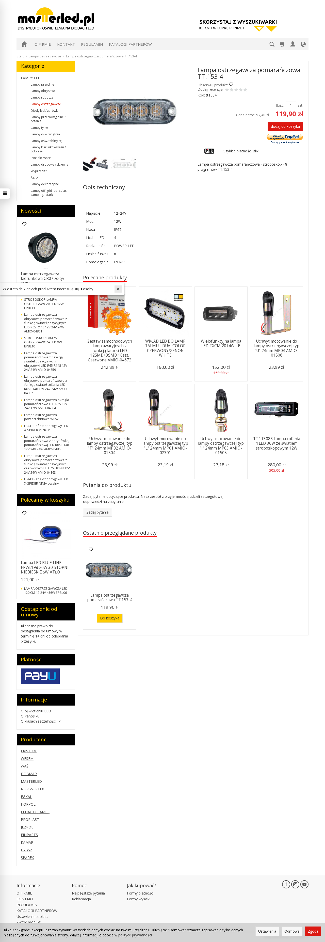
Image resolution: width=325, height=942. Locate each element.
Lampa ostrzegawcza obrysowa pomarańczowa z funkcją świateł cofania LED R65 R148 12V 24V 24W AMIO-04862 (46, 384)
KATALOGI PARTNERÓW (130, 44)
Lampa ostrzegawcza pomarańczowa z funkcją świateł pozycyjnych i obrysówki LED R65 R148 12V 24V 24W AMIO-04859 (45, 361)
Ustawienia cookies (32, 916)
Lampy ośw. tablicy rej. (47, 141)
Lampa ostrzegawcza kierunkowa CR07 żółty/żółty (42, 278)
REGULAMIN (92, 44)
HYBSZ (26, 850)
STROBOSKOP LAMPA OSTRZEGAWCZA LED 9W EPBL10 (43, 342)
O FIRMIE (43, 44)
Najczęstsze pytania (88, 893)
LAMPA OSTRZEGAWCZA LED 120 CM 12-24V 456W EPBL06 (46, 590)
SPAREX (27, 857)
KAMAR (27, 842)
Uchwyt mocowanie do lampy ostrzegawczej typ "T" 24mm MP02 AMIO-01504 (110, 445)
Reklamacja (81, 899)
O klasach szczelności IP (41, 721)
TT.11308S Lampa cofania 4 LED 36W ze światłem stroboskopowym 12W (276, 443)
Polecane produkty (105, 277)
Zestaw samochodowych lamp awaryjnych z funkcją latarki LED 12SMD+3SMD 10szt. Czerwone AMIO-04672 (109, 351)
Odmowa (292, 931)
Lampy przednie (42, 84)
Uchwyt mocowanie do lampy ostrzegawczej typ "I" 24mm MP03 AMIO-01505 (221, 445)
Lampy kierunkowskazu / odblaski (48, 149)
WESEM (27, 758)
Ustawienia (267, 931)
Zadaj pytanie (97, 512)
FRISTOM (29, 750)
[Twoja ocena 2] (231, 90)
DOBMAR (29, 773)
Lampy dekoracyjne (45, 184)
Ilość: (280, 105)
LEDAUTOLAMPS (35, 811)
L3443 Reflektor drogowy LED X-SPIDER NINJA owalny (46, 481)
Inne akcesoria (41, 158)
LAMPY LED (31, 77)
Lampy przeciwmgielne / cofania (48, 119)
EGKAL (26, 796)
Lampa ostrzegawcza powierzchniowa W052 (41, 416)
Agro (34, 177)
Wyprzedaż (39, 171)
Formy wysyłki (138, 899)
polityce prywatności (135, 935)
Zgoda (313, 931)
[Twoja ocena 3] (236, 90)
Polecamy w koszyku (45, 499)
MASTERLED (31, 781)
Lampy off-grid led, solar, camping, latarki (49, 192)
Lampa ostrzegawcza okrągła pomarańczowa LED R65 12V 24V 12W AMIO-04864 (46, 403)
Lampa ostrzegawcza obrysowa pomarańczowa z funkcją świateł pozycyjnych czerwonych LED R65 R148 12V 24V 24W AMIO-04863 (47, 464)
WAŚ (24, 766)
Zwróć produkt (29, 922)
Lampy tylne (39, 127)
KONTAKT (66, 44)
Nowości (31, 210)
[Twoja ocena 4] (240, 90)
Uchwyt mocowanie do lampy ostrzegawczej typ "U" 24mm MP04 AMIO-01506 (276, 348)
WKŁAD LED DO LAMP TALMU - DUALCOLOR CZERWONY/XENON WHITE (165, 348)
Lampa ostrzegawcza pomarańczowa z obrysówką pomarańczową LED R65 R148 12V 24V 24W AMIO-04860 (46, 442)
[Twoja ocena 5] (245, 90)
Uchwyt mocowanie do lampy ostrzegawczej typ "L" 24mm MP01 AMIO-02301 (165, 445)
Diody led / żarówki (44, 110)
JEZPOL (27, 827)
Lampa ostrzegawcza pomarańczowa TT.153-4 (109, 597)
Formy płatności (140, 893)
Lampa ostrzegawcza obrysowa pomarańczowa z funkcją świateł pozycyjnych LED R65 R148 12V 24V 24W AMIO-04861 (45, 322)
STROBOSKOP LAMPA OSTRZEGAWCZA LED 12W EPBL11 (44, 303)
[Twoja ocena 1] (227, 90)
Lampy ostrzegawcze (46, 104)
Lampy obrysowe (43, 91)
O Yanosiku (30, 716)
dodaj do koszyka (285, 126)
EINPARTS (29, 834)
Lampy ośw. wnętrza (45, 134)
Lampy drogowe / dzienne (49, 164)
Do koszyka (109, 618)
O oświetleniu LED (36, 711)
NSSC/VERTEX (32, 789)
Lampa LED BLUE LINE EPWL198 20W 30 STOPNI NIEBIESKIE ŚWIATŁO (45, 567)
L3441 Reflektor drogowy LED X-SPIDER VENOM (46, 427)
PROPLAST (30, 819)
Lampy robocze (42, 97)
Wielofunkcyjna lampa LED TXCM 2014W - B (221, 343)
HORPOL (28, 804)
